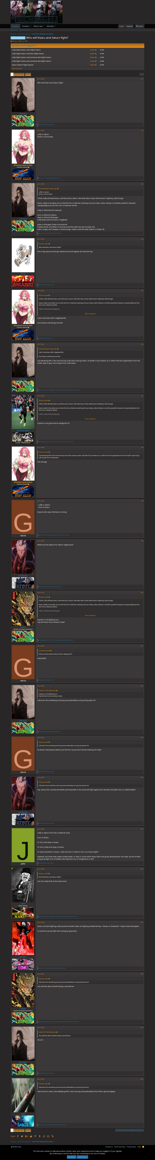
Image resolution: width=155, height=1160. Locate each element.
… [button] (20, 74)
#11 (142, 646)
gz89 (23, 1114)
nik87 (23, 903)
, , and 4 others (57, 441)
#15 (142, 829)
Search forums (24, 30)
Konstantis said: (44, 651)
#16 (142, 869)
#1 (142, 79)
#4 (142, 239)
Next (27, 74)
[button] (31, 26)
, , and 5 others (56, 640)
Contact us (109, 1147)
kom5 (23, 274)
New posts (14, 30)
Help (139, 1147)
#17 (142, 922)
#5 (142, 291)
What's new (37, 26)
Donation (25, 26)
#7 (142, 396)
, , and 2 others (59, 1022)
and (51, 233)
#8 (142, 447)
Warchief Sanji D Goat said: (48, 189)
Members (50, 26)
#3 (142, 184)
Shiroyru (15, 41)
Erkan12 (23, 957)
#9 (142, 541)
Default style (16, 1147)
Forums (15, 26)
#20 (142, 1079)
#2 (142, 130)
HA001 (23, 627)
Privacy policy (131, 1147)
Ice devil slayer (23, 430)
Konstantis (23, 575)
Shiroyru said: (43, 244)
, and (50, 178)
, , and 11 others (54, 535)
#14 (142, 777)
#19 (142, 1027)
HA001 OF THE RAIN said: (47, 690)
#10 (142, 592)
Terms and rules (119, 1147)
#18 (142, 974)
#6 (142, 344)
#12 (142, 686)
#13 (142, 737)
